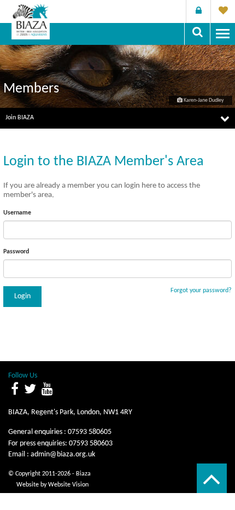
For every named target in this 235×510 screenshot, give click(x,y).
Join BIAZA (19, 117)
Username (17, 213)
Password (16, 251)
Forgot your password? (201, 290)
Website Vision (68, 485)
